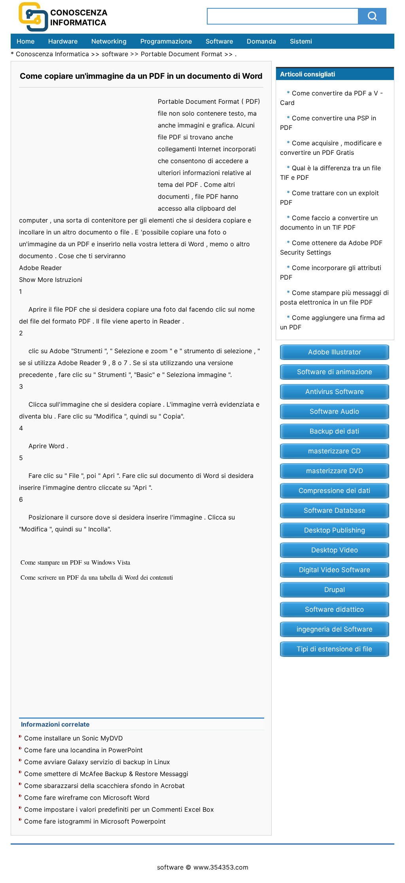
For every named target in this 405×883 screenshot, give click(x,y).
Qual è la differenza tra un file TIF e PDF (330, 172)
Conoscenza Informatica (52, 54)
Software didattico (334, 609)
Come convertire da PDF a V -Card (331, 98)
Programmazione (166, 41)
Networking (109, 41)
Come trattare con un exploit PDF (329, 197)
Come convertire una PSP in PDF (328, 122)
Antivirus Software (334, 392)
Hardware (63, 41)
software (115, 54)
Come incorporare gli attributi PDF (330, 272)
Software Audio (334, 411)
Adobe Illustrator (334, 352)
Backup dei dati (334, 431)
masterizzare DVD (334, 471)
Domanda (261, 41)
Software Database (334, 510)
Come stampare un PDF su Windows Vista (76, 562)
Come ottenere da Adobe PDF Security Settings (331, 247)
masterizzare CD (334, 451)
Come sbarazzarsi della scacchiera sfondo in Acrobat (104, 786)
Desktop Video (334, 550)
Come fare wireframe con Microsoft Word (87, 797)
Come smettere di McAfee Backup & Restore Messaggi (106, 774)
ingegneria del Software (335, 629)
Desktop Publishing (334, 530)
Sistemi (301, 41)
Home (25, 41)
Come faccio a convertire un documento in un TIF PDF (329, 222)
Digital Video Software (334, 570)
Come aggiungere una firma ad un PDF (332, 322)
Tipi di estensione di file (334, 649)
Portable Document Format (181, 54)
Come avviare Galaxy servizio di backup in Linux (97, 762)
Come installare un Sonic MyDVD (73, 738)
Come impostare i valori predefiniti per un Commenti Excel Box (119, 809)
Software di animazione (334, 372)
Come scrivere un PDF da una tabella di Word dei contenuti (98, 577)
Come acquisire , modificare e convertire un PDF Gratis (331, 147)
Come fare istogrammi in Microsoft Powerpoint (95, 821)
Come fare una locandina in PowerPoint (83, 750)
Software (219, 41)
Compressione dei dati (334, 491)
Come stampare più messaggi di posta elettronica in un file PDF (334, 297)
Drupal (334, 590)
